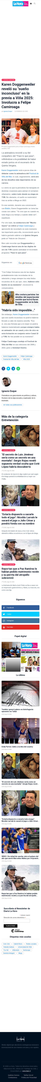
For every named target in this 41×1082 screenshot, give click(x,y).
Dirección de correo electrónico (15, 918)
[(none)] (6, 382)
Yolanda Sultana (8, 947)
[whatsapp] (18, 368)
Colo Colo (6, 944)
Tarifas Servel (28, 1075)
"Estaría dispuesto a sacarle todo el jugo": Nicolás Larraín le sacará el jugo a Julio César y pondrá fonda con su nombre (19, 519)
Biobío (7, 208)
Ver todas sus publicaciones (12, 405)
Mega (20, 953)
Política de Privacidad (29, 1077)
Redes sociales (31, 944)
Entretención (10, 420)
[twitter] (8, 368)
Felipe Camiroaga (25, 226)
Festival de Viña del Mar (11, 359)
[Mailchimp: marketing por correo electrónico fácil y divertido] (17, 932)
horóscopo (26, 950)
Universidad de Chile (25, 947)
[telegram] (13, 368)
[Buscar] (34, 3)
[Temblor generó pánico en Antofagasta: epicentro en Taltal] (20, 693)
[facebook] (3, 368)
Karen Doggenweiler (10, 170)
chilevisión (15, 950)
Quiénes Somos (13, 1075)
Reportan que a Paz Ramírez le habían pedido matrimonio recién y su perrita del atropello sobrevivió (20, 573)
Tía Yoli (5, 950)
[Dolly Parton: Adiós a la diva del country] (20, 731)
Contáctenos (12, 1077)
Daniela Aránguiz (9, 953)
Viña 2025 (26, 359)
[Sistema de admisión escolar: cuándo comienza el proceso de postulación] (13, 657)
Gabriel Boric (18, 944)
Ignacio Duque (8, 111)
